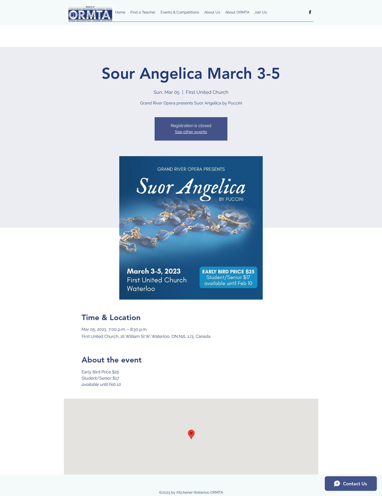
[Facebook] (310, 12)
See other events (191, 131)
